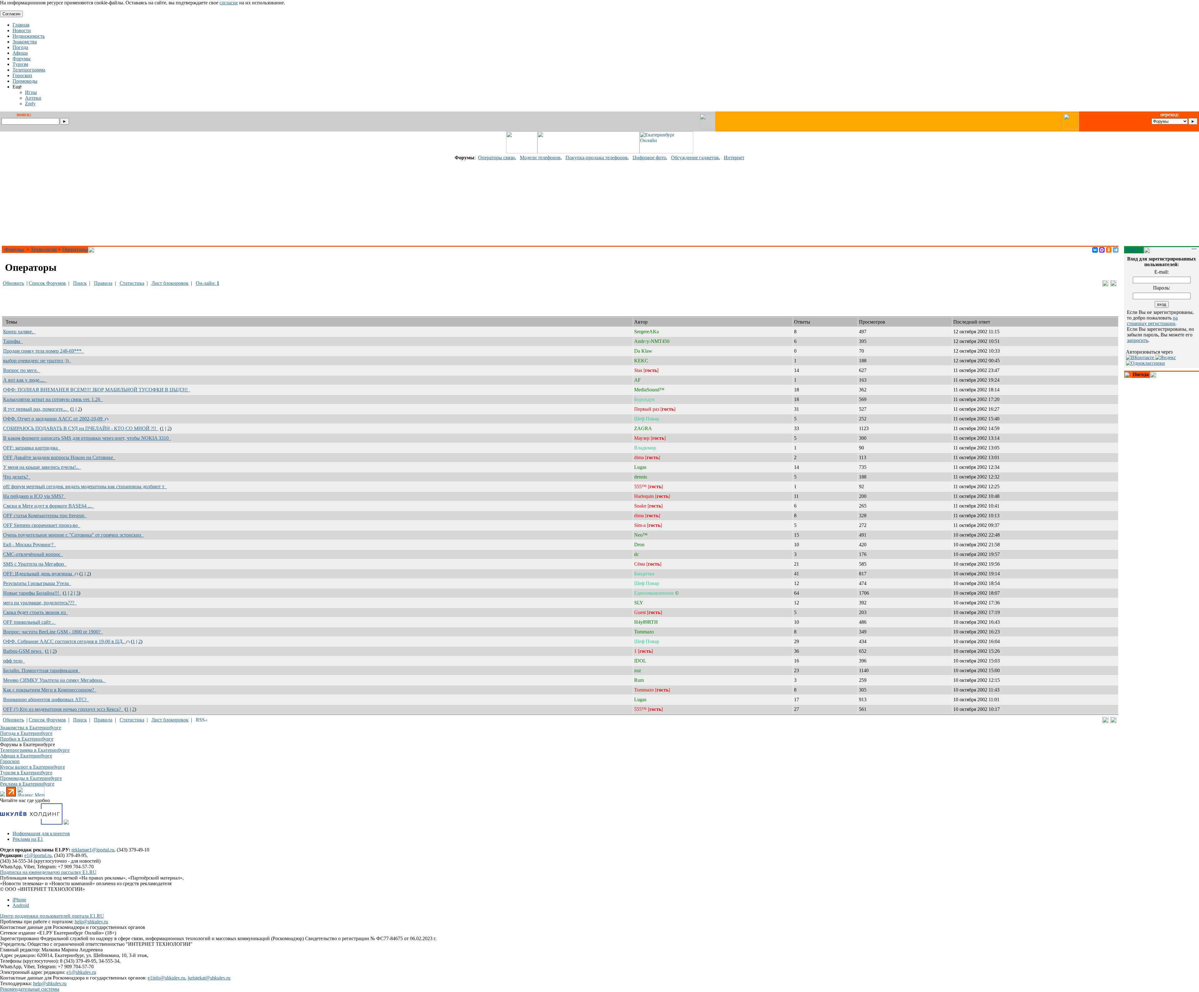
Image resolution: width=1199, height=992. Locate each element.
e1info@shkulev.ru (166, 977)
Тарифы (13, 341)
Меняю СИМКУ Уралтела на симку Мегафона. (54, 680)
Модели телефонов (540, 157)
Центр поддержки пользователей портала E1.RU (52, 916)
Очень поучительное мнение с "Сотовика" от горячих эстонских (73, 535)
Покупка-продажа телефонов (596, 157)
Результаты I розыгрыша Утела (37, 583)
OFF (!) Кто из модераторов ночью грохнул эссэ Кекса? (63, 709)
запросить (1137, 340)
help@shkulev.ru (91, 921)
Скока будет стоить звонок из (35, 612)
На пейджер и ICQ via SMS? (34, 496)
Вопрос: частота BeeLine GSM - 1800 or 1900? (53, 631)
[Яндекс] (1165, 357)
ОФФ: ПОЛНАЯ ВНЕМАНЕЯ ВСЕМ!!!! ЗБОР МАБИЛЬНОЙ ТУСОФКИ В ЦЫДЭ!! (96, 389)
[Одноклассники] (1109, 250)
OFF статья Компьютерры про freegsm (45, 515)
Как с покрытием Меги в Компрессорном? (49, 689)
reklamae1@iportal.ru (93, 849)
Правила (103, 283)
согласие (229, 2)
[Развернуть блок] (1128, 375)
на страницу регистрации (1152, 320)
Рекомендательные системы (29, 989)
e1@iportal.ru (38, 855)
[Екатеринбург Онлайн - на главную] (666, 151)
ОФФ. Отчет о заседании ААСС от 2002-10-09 (54, 418)
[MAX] (1102, 250)
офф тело (14, 660)
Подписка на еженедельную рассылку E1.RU (48, 872)
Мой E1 (1133, 249)
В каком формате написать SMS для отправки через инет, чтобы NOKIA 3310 (87, 438)
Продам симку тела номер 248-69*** (43, 351)
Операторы (75, 249)
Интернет (734, 157)
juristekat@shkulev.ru (209, 977)
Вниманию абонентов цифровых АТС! (46, 699)
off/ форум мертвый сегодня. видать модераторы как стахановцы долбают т (85, 486)
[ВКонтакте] (1095, 250)
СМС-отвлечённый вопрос (33, 554)
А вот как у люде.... (25, 380)
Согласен (11, 14)
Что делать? (17, 476)
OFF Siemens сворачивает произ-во (41, 525)
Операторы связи (496, 157)
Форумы (14, 249)
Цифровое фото (649, 157)
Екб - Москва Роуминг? (29, 544)
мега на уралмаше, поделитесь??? (40, 602)
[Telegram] (1115, 250)
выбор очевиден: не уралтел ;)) (37, 360)
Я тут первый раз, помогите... (36, 409)
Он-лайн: (207, 283)
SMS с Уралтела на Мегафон (35, 564)
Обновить (13, 283)
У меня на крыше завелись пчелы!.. (42, 467)
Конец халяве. (19, 331)
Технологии (44, 249)
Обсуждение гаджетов (695, 157)
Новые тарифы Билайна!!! (32, 593)
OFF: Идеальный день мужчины (39, 573)
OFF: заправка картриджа (31, 447)
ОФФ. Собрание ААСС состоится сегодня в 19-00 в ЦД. (64, 641)
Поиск (80, 283)
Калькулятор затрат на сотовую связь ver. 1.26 (53, 399)
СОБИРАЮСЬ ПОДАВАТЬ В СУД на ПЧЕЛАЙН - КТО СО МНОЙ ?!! (81, 428)
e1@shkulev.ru (81, 972)
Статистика (132, 283)
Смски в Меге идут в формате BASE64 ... (48, 505)
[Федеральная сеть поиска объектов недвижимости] (66, 823)
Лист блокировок (170, 283)
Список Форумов (47, 283)
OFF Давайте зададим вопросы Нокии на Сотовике (59, 457)
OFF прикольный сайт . (29, 622)
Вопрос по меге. (21, 370)
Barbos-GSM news (23, 651)
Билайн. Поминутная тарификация (41, 670)
